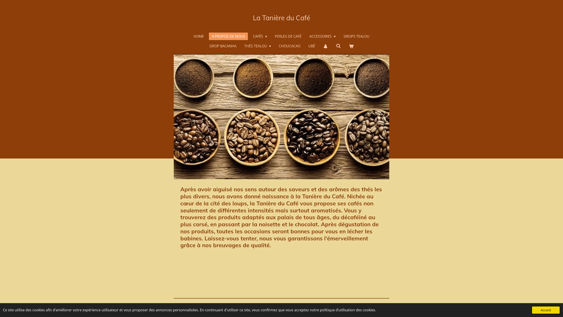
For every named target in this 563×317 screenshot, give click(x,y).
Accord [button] (546, 310)
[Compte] (325, 46)
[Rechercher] (338, 45)
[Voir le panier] (351, 46)
